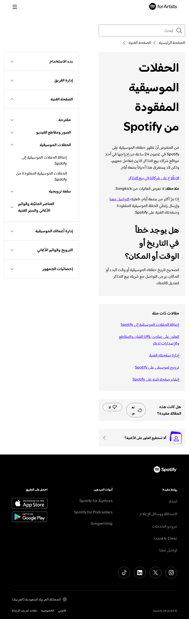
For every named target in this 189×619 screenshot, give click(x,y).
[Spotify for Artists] (163, 7)
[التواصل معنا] (106, 438)
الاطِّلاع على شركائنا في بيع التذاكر (153, 177)
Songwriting (101, 523)
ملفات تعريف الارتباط (24, 610)
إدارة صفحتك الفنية (164, 355)
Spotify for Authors (95, 500)
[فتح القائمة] (15, 7)
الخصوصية (47, 610)
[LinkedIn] (140, 572)
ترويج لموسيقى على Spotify (157, 367)
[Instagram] (171, 572)
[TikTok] (124, 572)
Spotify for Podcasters (93, 512)
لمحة (173, 501)
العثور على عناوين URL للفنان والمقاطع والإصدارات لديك (149, 340)
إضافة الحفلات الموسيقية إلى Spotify (150, 324)
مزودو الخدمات (164, 526)
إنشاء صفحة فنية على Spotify (155, 379)
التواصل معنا (119, 199)
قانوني (62, 610)
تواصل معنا (168, 550)
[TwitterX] (155, 572)
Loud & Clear (165, 538)
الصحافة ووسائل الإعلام (158, 513)
